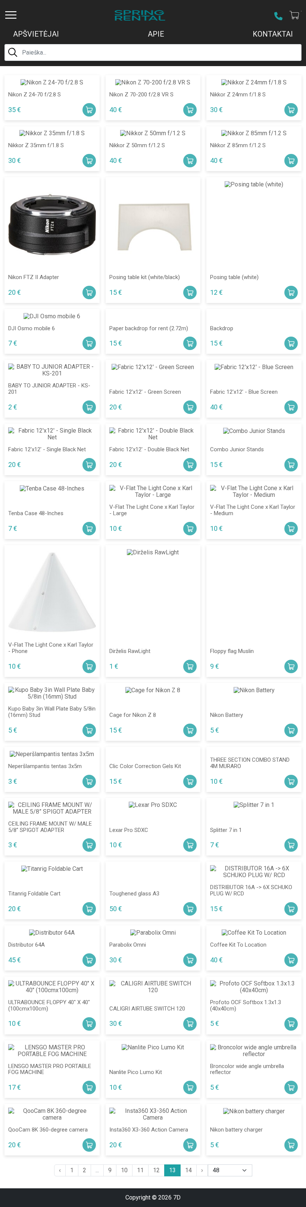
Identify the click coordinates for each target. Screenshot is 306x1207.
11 (140, 1170)
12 (156, 1170)
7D (177, 1197)
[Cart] (295, 16)
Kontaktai (273, 34)
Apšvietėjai (36, 34)
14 (188, 1170)
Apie (156, 34)
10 (124, 1170)
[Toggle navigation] (10, 15)
